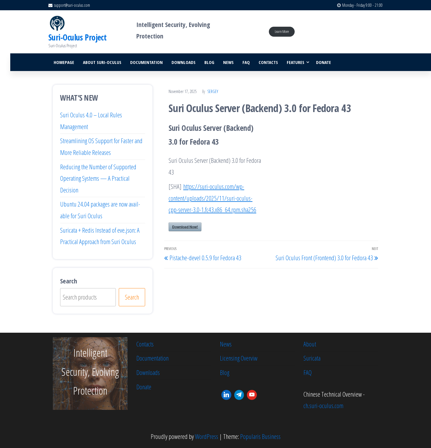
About (309, 343)
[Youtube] (251, 394)
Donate (323, 62)
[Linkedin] (226, 394)
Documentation (146, 62)
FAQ (246, 62)
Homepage (64, 62)
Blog (209, 62)
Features (295, 62)
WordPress (206, 436)
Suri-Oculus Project (77, 37)
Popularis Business (260, 436)
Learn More (282, 31)
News (228, 62)
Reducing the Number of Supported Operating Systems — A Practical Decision (98, 178)
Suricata (311, 358)
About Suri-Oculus (102, 62)
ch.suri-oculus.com (323, 405)
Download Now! (185, 226)
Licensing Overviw (238, 358)
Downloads (184, 62)
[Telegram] (239, 394)
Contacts (268, 62)
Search (68, 280)
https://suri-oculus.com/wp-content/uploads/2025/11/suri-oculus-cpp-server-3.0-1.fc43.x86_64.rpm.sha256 (212, 198)
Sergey (212, 91)
